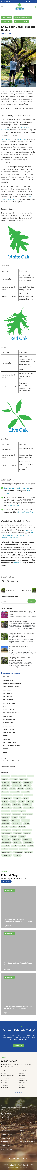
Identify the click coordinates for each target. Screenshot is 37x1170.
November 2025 (28, 782)
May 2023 (22, 811)
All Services (5, 1127)
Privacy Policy (24, 1138)
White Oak (22, 139)
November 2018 (18, 852)
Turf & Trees (7, 716)
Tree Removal (7, 696)
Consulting (7, 690)
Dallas (4, 1071)
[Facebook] (2, 581)
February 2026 (23, 779)
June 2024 (4, 801)
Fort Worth (6, 1078)
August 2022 (5, 817)
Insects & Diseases (9, 709)
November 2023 (6, 807)
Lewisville (22, 1078)
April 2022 (22, 817)
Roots (5, 706)
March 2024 (30, 801)
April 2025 (29, 788)
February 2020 (6, 839)
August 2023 (5, 811)
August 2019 (5, 846)
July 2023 (14, 811)
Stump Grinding (6, 1149)
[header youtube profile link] (29, 1)
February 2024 (6, 804)
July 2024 (26, 798)
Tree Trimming (8, 700)
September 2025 (16, 785)
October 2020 (17, 833)
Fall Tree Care (7, 22)
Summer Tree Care (9, 729)
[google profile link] (18, 761)
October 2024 (28, 795)
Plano (4, 1073)
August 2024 (17, 798)
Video (5, 752)
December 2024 (6, 795)
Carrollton (6, 1080)
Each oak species (7, 139)
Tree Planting (8, 693)
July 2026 (14, 776)
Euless (5, 1083)
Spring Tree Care (8, 726)
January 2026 (5, 782)
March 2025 (5, 792)
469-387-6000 (6, 1)
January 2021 (16, 830)
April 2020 (13, 836)
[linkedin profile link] (27, 1158)
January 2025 (25, 792)
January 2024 (16, 804)
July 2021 (26, 823)
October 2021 (5, 823)
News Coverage (8, 680)
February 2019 (23, 849)
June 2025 (12, 788)
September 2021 (16, 823)
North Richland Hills (8, 1075)
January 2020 (16, 839)
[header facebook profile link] (23, 1)
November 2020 (6, 833)
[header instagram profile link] (26, 1)
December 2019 (27, 839)
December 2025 (16, 782)
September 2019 (28, 842)
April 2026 (4, 779)
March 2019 (14, 849)
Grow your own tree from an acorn (17, 488)
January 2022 (25, 820)
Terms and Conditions (27, 1142)
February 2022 (15, 820)
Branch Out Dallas (14, 505)
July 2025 (4, 788)
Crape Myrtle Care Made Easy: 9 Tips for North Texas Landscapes (18, 1007)
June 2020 (4, 836)
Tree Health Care (9, 703)
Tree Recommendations (22, 18)
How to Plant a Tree (25, 512)
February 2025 (15, 792)
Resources (6, 739)
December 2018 (6, 852)
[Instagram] (7, 581)
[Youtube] (12, 581)
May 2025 (20, 788)
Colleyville (22, 1083)
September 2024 (6, 798)
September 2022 (27, 814)
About (22, 1127)
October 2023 (17, 807)
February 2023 (6, 814)
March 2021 (22, 827)
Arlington (5, 1085)
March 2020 (22, 836)
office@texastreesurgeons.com (14, 1118)
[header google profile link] (32, 1)
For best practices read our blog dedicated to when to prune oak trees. (17, 535)
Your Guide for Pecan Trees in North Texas (18, 964)
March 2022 (5, 820)
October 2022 (16, 814)
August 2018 (17, 855)
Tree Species (7, 18)
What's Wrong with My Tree (12, 683)
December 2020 (27, 830)
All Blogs (6, 881)
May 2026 (30, 776)
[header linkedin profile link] (35, 1)
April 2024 (21, 801)
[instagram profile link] (7, 761)
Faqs (21, 1134)
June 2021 (4, 827)
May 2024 (13, 801)
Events (5, 749)
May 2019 (30, 846)
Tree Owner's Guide (21, 22)
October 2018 (28, 852)
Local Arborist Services (11, 687)
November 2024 (18, 795)
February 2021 (6, 830)
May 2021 (13, 827)
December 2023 (27, 804)
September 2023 (28, 807)
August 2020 (27, 833)
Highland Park (23, 1080)
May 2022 (14, 817)
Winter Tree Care (9, 732)
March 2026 (14, 779)
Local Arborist (6, 1131)
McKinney (5, 1087)
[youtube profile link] (13, 761)
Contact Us (18, 1045)
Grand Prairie (23, 1071)
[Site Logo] (19, 7)
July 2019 (14, 846)
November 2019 (6, 842)
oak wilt (29, 530)
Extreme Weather (9, 719)
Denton (21, 1073)
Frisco (21, 1085)
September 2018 (6, 855)
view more (19, 1092)
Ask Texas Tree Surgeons (11, 745)
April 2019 (4, 849)
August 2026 (5, 776)
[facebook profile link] (3, 761)
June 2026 (22, 776)
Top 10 (5, 736)
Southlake (22, 1075)
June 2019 (22, 846)
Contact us (17, 563)
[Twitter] (17, 581)
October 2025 (5, 785)
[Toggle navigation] (2, 7)
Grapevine (22, 1087)
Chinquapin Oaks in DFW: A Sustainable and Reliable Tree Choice (18, 920)
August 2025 (27, 785)
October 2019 (17, 842)
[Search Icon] (35, 6)
